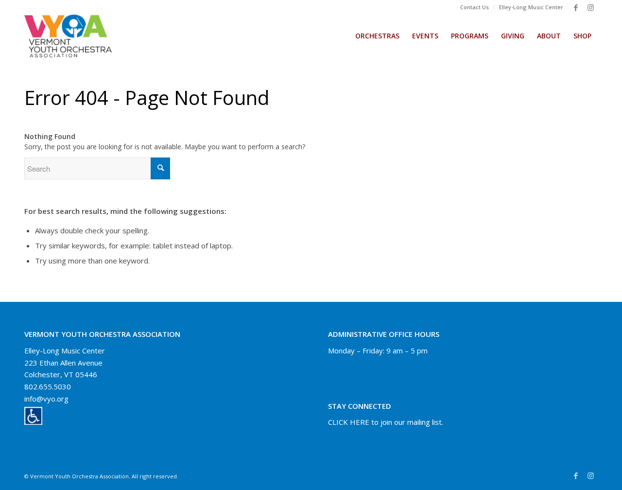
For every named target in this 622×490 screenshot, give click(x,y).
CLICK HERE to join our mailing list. (385, 422)
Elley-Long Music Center (531, 7)
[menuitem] (474, 7)
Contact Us (474, 7)
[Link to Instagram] (590, 7)
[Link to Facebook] (576, 7)
